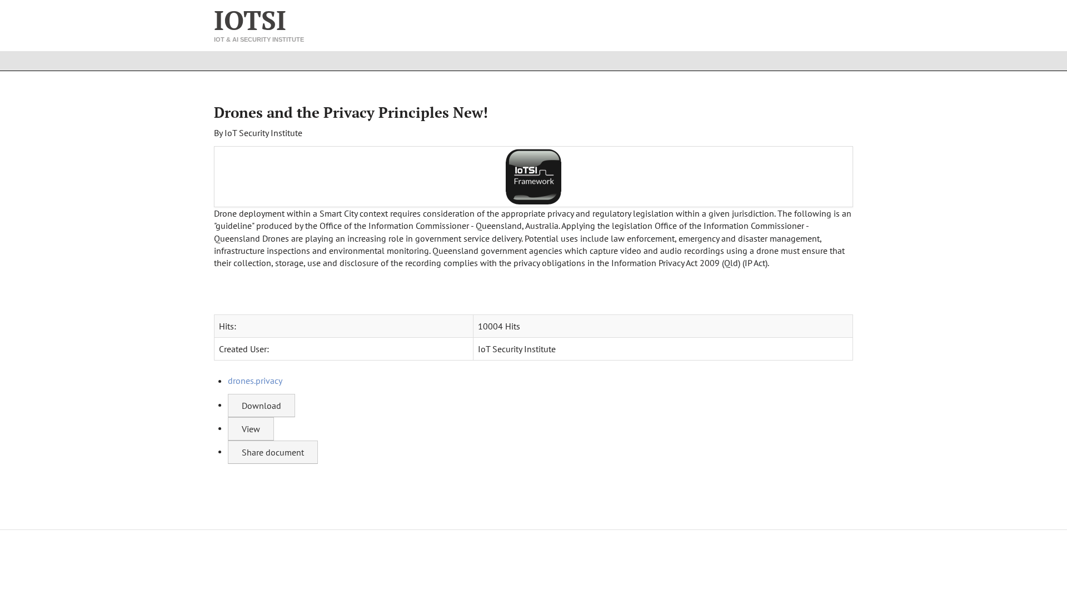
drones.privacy (255, 380)
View (251, 428)
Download (261, 405)
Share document (273, 452)
